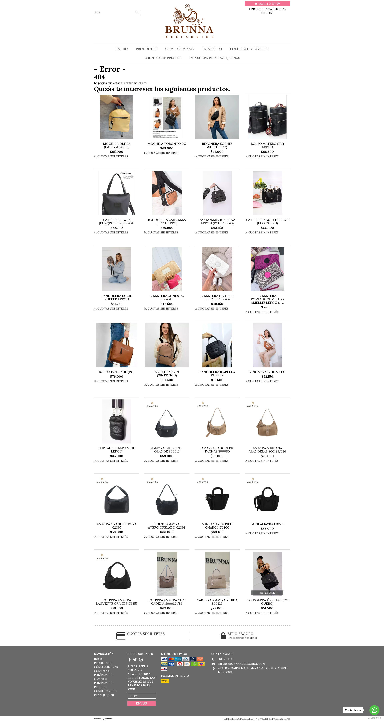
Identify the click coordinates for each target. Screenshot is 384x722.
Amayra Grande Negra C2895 (116, 525)
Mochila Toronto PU (167, 143)
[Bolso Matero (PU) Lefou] (267, 117)
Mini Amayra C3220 (267, 524)
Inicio (122, 49)
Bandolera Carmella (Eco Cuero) (167, 221)
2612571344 (225, 659)
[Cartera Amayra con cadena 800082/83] (166, 574)
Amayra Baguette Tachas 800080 (217, 449)
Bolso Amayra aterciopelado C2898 (167, 525)
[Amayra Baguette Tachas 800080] (217, 421)
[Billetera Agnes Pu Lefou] (166, 269)
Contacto (212, 49)
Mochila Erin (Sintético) (167, 373)
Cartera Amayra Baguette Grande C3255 (116, 601)
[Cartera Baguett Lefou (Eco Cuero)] (267, 193)
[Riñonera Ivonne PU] (267, 345)
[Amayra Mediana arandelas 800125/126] (267, 421)
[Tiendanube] (103, 719)
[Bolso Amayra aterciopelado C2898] (166, 498)
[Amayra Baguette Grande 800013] (166, 421)
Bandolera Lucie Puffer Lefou (116, 297)
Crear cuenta (260, 9)
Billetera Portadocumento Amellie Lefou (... (267, 299)
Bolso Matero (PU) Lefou (267, 145)
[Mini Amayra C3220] (267, 498)
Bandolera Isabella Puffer (217, 373)
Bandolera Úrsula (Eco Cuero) (267, 601)
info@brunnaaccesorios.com (241, 664)
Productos (146, 49)
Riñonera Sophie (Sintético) (217, 145)
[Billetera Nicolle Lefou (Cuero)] (217, 269)
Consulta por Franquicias (214, 58)
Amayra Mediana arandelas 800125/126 (267, 449)
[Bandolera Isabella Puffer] (217, 345)
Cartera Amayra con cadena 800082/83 (166, 601)
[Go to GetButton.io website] (374, 718)
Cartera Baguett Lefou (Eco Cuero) (267, 221)
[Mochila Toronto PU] (166, 117)
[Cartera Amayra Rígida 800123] (217, 574)
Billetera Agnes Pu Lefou (167, 297)
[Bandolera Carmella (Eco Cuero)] (166, 193)
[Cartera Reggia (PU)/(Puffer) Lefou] (116, 193)
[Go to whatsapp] (374, 710)
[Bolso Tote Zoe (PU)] (116, 345)
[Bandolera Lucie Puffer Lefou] (116, 269)
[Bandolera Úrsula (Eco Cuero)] (267, 574)
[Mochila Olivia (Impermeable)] (116, 117)
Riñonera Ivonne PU (267, 372)
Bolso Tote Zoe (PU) (116, 372)
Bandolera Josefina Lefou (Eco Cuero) (217, 221)
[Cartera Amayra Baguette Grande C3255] (116, 574)
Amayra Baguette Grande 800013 (167, 449)
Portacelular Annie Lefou (116, 449)
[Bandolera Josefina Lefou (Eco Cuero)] (217, 193)
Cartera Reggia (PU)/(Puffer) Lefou (116, 221)
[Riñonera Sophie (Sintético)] (217, 117)
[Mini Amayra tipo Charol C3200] (217, 498)
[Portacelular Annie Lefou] (116, 421)
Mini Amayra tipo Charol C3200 (217, 525)
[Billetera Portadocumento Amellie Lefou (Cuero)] (267, 269)
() (269, 3)
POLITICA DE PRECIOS (162, 58)
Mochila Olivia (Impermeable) (116, 145)
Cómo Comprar (179, 49)
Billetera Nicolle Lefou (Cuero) (217, 297)
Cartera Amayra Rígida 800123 (217, 601)
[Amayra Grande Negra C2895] (116, 498)
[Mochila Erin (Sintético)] (166, 345)
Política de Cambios (249, 49)
